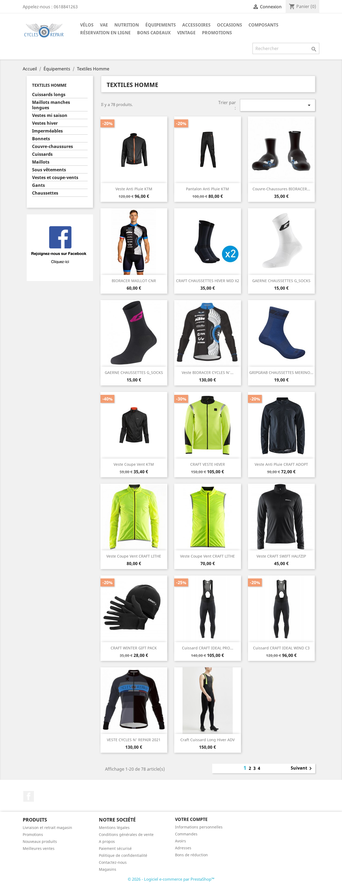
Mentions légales (114, 827)
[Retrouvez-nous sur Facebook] (60, 247)
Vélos (87, 25)
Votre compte (191, 819)
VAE (104, 25)
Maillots (40, 162)
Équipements (160, 25)
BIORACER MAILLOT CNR (134, 280)
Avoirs (180, 840)
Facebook (28, 796)
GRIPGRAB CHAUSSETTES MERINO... (281, 372)
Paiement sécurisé (115, 848)
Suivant (302, 768)
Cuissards (42, 154)
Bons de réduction (191, 854)
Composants (263, 25)
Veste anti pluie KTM (133, 188)
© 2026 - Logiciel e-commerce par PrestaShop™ (171, 879)
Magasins (107, 869)
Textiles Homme (49, 85)
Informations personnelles (199, 827)
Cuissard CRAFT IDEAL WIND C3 (281, 647)
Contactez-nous (113, 862)
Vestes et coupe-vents (55, 177)
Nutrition (126, 25)
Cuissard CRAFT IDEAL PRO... (207, 647)
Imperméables (47, 131)
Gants (38, 185)
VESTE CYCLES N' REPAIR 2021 (134, 739)
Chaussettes (45, 193)
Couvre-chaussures (52, 146)
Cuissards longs (48, 94)
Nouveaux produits (40, 841)
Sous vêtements (49, 170)
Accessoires (196, 25)
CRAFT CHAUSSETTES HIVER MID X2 (207, 280)
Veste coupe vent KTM (134, 464)
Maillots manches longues (51, 105)
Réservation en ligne (105, 33)
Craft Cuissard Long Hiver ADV (207, 739)
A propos (107, 841)
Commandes (186, 833)
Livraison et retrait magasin (47, 827)
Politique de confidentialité (123, 855)
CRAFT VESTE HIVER (207, 464)
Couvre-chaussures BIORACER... (281, 188)
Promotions (33, 834)
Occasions (229, 25)
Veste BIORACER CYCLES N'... (208, 372)
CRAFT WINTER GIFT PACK (134, 647)
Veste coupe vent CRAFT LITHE (133, 556)
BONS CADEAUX (154, 33)
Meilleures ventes (39, 848)
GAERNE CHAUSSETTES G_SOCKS (281, 280)
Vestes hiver (45, 123)
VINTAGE (186, 33)
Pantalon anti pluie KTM (207, 188)
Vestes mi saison (49, 115)
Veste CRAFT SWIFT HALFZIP (281, 556)
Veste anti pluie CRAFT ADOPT (281, 464)
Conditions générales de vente (126, 834)
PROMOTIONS (217, 33)
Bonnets (41, 139)
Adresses (183, 847)
